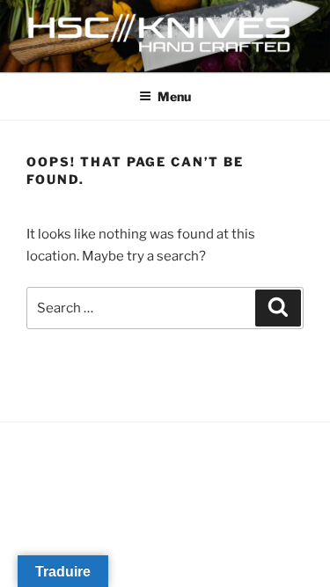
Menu (174, 96)
